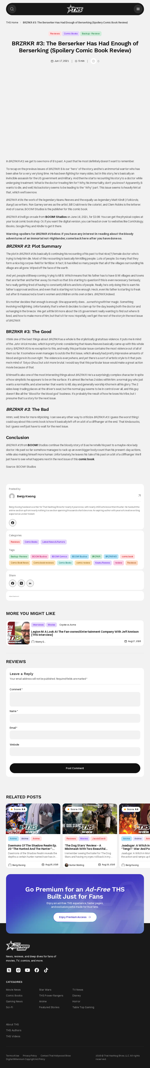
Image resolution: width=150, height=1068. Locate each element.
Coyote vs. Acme (67, 624)
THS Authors (13, 1030)
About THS (12, 1024)
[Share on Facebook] (12, 583)
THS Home (12, 22)
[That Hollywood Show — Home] (75, 9)
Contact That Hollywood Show (56, 1055)
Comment (16, 689)
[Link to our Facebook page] (37, 970)
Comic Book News (20, 562)
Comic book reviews (43, 562)
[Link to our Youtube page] (27, 970)
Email (13, 727)
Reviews (55, 33)
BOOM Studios (39, 556)
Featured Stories (49, 1007)
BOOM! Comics (59, 556)
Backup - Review (91, 33)
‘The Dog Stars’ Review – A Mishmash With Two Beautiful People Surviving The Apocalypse (88, 847)
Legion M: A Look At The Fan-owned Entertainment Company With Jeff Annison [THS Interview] (85, 633)
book (90, 459)
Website (14, 744)
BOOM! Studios (56, 217)
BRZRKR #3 (111, 556)
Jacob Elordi (99, 838)
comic (82, 459)
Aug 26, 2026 (51, 864)
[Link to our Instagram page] (18, 970)
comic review (83, 562)
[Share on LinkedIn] (30, 583)
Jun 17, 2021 (62, 61)
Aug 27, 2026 (134, 641)
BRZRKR (96, 556)
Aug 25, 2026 (108, 864)
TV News (77, 989)
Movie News (13, 989)
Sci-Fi (9, 1007)
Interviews (38, 624)
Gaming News (14, 1001)
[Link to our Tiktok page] (46, 970)
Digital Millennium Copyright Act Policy (25, 1059)
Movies (51, 624)
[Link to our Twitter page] (9, 970)
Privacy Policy (30, 1055)
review (118, 562)
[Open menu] (138, 9)
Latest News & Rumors (53, 541)
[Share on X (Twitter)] (21, 583)
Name (14, 711)
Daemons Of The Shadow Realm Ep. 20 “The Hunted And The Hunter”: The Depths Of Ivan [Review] (32, 847)
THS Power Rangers (51, 995)
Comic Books (71, 33)
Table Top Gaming (83, 1007)
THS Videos (13, 1036)
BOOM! (33, 445)
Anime (13, 838)
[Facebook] (12, 522)
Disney (76, 995)
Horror (76, 1001)
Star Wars (45, 989)
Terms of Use (12, 1055)
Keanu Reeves (102, 562)
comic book (127, 556)
